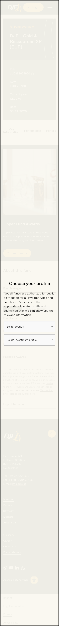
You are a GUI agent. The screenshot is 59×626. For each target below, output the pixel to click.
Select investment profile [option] (22, 340)
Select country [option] (15, 327)
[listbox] (29, 326)
